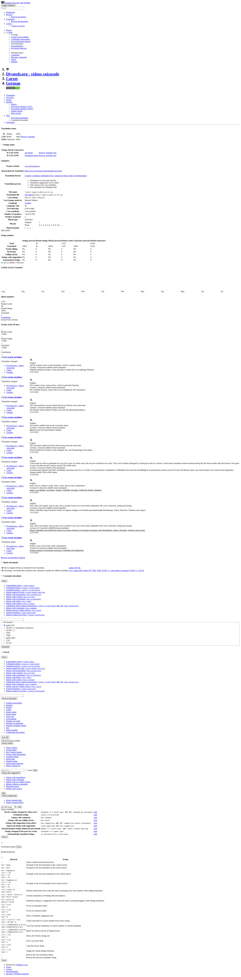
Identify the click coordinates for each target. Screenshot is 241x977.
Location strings (12, 757)
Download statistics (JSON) (22, 109)
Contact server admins (20, 37)
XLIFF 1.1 (133, 570)
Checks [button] (9, 24)
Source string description (16, 754)
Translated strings (31, 155)
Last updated (11, 719)
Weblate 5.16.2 (22, 965)
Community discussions (20, 39)
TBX (94, 570)
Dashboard (10, 12)
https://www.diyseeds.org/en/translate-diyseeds (43, 171)
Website (14, 62)
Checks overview (18, 26)
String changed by (13, 766)
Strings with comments (15, 780)
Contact (9, 969)
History (14, 104)
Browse (24, 137)
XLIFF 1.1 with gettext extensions (115, 570)
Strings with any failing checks (18, 782)
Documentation (17, 46)
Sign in (9, 30)
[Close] (2, 842)
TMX (99, 570)
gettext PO (87, 570)
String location (12, 730)
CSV (71, 570)
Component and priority (15, 732)
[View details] (31, 361)
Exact (30, 770)
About (13, 59)
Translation (10, 95)
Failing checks (16, 111)
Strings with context (14, 789)
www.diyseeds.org (32, 166)
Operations (10, 122)
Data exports (16, 113)
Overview (10, 97)
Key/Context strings (14, 752)
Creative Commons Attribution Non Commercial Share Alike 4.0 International (55, 176)
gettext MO (78, 570)
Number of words (13, 721)
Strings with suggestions (15, 777)
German (13, 83)
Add (35, 770)
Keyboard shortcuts (18, 48)
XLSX (141, 570)
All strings (29, 153)
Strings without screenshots (17, 784)
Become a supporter (19, 57)
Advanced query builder (10, 741)
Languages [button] (10, 19)
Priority (9, 707)
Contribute (15, 55)
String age (10, 716)
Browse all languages (19, 21)
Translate (31, 137)
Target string (11, 714)
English (33, 363)
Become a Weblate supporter (17, 974)
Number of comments (14, 723)
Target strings (11, 750)
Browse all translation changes (13, 558)
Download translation (19, 118)
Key (7, 728)
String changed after (14, 800)
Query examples (7, 809)
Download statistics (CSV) (21, 106)
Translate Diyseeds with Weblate (17, 3)
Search (8, 100)
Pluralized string (12, 786)
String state (10, 759)
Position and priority (14, 703)
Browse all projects (18, 17)
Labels (8, 710)
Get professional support (20, 41)
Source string (11, 712)
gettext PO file (74, 568)
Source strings (11, 748)
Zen (54, 153)
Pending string (11, 761)
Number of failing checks (16, 726)
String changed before (14, 802)
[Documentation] (2, 145)
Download (29, 195)
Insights (9, 102)
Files (8, 116)
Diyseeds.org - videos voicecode (32, 74)
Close (19, 847)
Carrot (12, 78)
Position (9, 705)
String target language (14, 763)
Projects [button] (9, 15)
